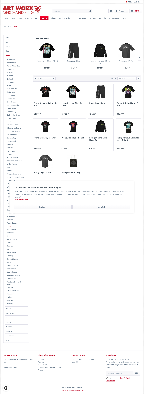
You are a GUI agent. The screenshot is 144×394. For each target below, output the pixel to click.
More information (21, 200)
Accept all (101, 207)
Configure (42, 207)
